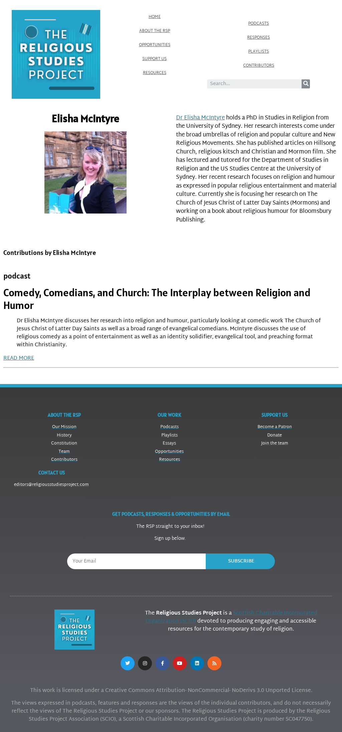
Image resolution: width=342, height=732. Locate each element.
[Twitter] (128, 663)
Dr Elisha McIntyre (200, 118)
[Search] (306, 83)
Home (155, 17)
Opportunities (154, 45)
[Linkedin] (197, 663)
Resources (154, 73)
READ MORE (18, 358)
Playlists (258, 51)
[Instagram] (145, 663)
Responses (258, 37)
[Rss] (214, 663)
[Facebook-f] (162, 663)
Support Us (154, 59)
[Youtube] (180, 663)
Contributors (258, 65)
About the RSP (154, 31)
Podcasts (258, 23)
